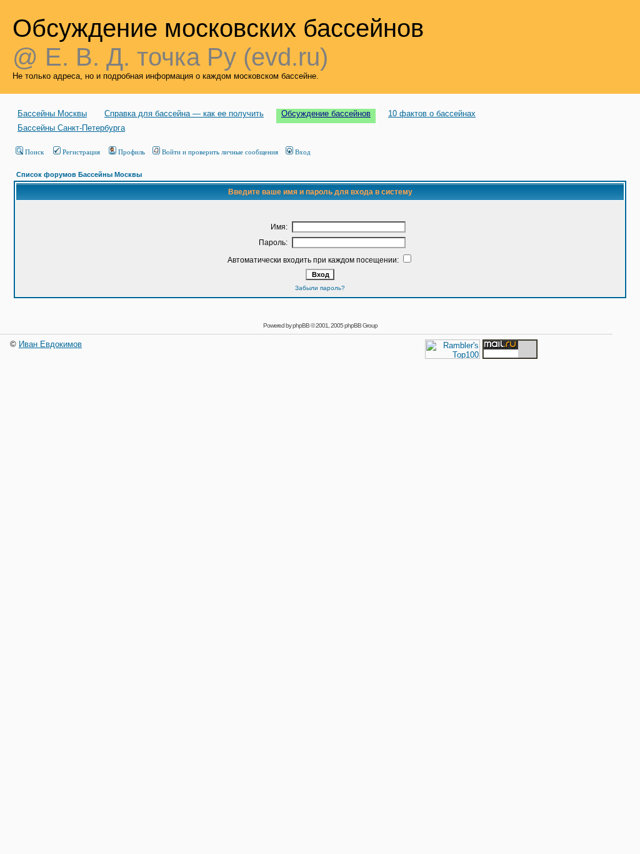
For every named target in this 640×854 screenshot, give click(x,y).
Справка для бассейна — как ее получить (184, 113)
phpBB (300, 325)
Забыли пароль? (320, 287)
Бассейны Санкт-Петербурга (71, 128)
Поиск (34, 152)
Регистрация (81, 152)
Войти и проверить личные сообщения (220, 152)
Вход (303, 152)
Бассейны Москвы (52, 113)
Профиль (131, 152)
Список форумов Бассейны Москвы (79, 174)
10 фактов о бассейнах (432, 113)
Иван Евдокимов (50, 344)
